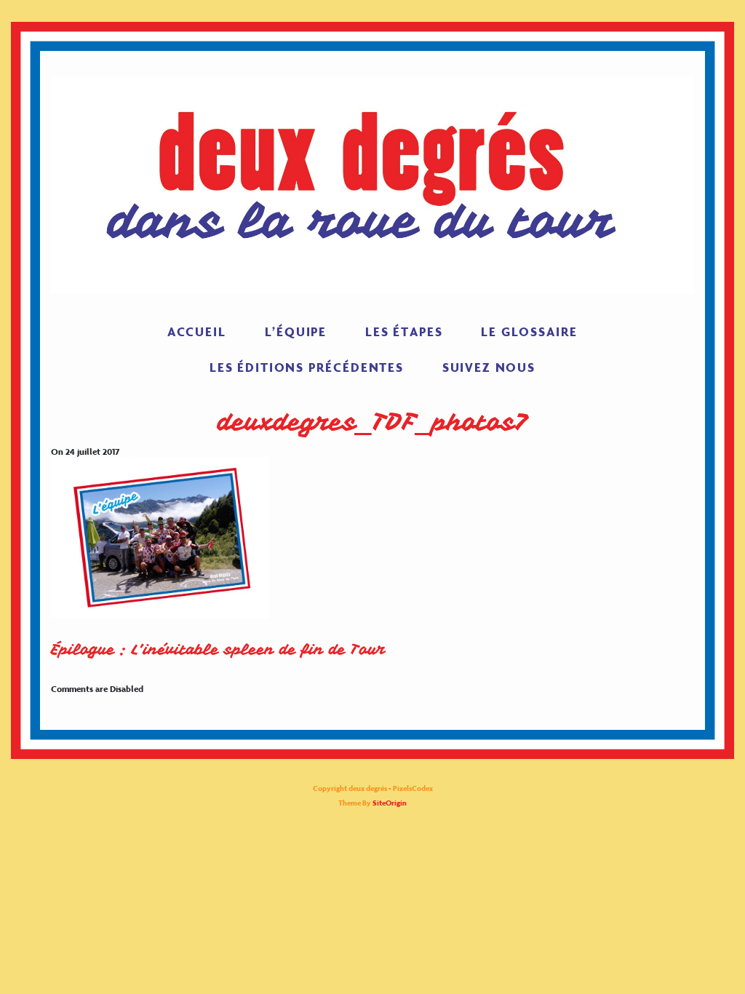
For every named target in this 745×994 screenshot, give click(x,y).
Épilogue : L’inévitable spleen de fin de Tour (218, 650)
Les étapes (403, 332)
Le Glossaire (529, 332)
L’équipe (296, 332)
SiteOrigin (389, 803)
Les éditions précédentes (307, 367)
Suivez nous (488, 367)
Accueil (196, 332)
